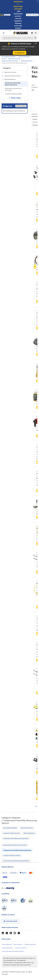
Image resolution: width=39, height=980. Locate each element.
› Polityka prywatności (30, 944)
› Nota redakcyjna (6, 944)
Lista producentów (24, 57)
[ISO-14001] (13, 900)
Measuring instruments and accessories (13, 89)
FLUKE (3, 59)
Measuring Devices (26, 61)
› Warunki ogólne (17, 944)
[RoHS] (30, 900)
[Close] (35, 43)
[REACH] (4, 907)
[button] (32, 15)
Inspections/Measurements (10, 61)
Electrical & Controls (14, 59)
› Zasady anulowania (7, 948)
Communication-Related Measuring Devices (16, 861)
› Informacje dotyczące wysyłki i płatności (13, 951)
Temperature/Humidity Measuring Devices (12, 84)
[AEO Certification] (22, 900)
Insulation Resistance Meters (13, 94)
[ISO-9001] (5, 900)
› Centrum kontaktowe (21, 948)
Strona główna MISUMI (8, 57)
